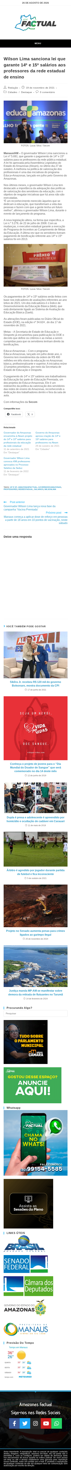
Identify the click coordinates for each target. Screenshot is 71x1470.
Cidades (12, 92)
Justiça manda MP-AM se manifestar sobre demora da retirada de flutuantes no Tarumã (35, 992)
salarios (38, 489)
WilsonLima (50, 489)
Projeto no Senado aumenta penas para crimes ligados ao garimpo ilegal (35, 933)
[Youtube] (46, 1423)
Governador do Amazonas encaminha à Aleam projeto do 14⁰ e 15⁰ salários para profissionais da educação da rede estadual (18, 439)
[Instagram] (35, 1423)
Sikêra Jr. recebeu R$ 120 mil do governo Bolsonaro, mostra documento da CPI (35, 684)
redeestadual (25, 489)
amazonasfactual (27, 487)
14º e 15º (13, 487)
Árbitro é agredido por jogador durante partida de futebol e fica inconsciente (36, 872)
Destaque (26, 92)
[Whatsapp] (56, 1423)
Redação (13, 87)
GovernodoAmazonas (49, 487)
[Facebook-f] (14, 1423)
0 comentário (47, 92)
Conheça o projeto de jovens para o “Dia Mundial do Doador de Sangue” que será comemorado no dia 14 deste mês (35, 768)
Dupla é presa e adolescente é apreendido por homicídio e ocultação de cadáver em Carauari (36, 819)
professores (10, 489)
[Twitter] (25, 1423)
